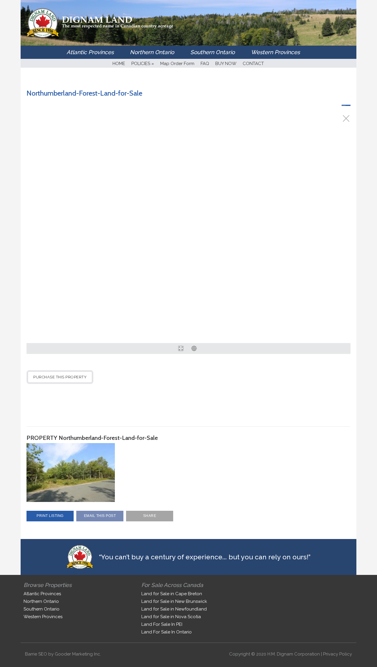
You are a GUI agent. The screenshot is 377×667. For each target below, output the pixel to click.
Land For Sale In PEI (161, 624)
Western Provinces (275, 52)
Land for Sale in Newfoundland (174, 609)
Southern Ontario (212, 52)
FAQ (205, 63)
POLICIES (142, 63)
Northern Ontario (152, 52)
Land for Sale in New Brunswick (174, 601)
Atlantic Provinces (90, 52)
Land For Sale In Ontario (166, 632)
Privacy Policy (337, 654)
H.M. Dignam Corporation (293, 654)
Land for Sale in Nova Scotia (171, 616)
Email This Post (100, 516)
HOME (119, 63)
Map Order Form (177, 63)
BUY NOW (226, 63)
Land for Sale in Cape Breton (171, 593)
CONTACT (253, 63)
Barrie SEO (36, 654)
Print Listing (50, 516)
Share (149, 516)
